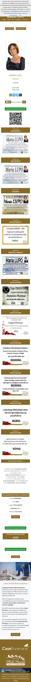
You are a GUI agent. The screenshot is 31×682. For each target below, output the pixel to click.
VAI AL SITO (15, 634)
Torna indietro (9, 28)
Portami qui (15, 517)
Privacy (15, 680)
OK (20, 15)
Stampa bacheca (20, 28)
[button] (15, 537)
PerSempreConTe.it (24, 678)
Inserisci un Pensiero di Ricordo (15, 109)
